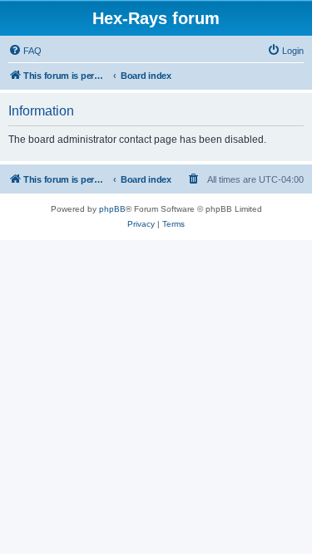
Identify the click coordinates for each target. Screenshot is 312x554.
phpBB (112, 208)
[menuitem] (25, 51)
